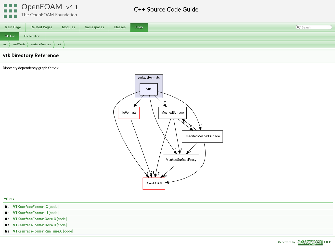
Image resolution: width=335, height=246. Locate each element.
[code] (54, 207)
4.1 (73, 7)
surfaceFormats (41, 44)
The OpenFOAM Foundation (49, 15)
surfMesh (19, 44)
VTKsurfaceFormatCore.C (34, 219)
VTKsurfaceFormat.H (30, 213)
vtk (59, 44)
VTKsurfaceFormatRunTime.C (38, 231)
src (5, 44)
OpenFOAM (41, 7)
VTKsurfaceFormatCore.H (34, 225)
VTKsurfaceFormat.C (30, 207)
